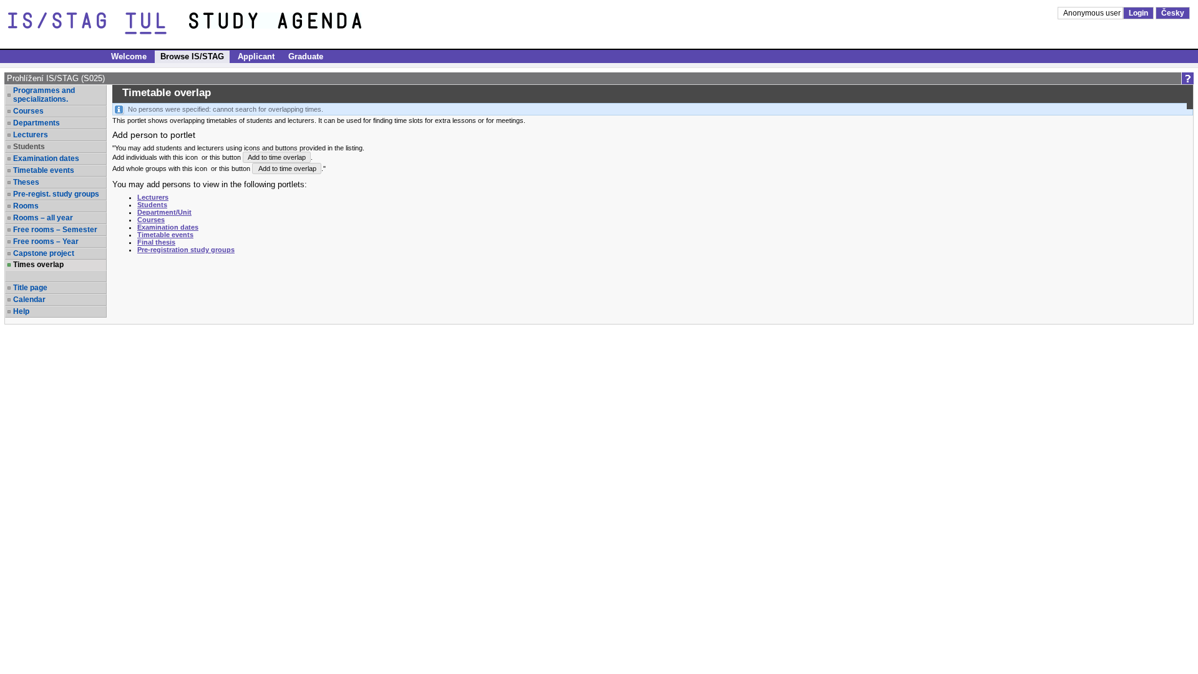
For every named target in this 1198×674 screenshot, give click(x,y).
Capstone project (43, 253)
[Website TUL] (98, 23)
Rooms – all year (43, 217)
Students (152, 204)
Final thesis (156, 242)
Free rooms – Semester (55, 229)
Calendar (29, 299)
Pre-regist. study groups (56, 194)
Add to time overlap (277, 157)
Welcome (129, 56)
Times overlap (38, 264)
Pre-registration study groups (186, 249)
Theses (26, 182)
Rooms (26, 206)
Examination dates (46, 158)
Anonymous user (1093, 13)
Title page (30, 287)
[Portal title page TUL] (298, 23)
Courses (28, 111)
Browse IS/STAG (192, 56)
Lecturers (30, 134)
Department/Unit (164, 212)
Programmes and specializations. (44, 95)
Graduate (305, 56)
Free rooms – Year (46, 241)
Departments (36, 123)
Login (1138, 13)
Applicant (256, 56)
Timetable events (43, 170)
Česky (1172, 13)
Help (21, 311)
